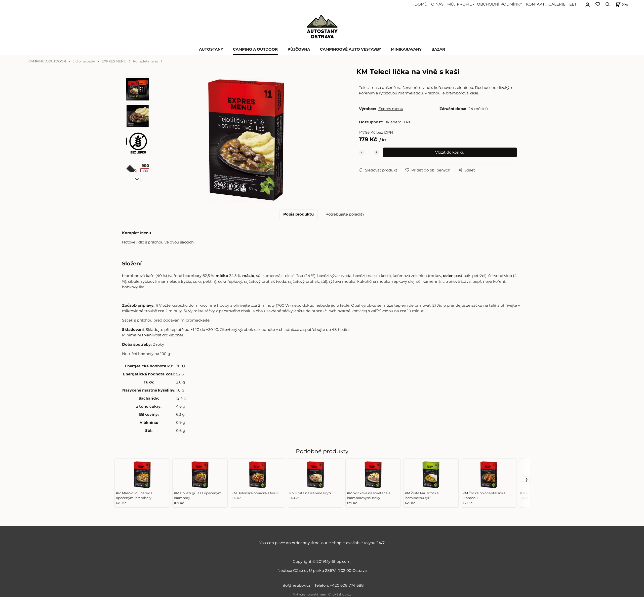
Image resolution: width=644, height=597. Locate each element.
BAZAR (438, 49)
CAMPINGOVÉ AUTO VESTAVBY (350, 49)
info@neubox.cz (296, 585)
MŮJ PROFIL (459, 4)
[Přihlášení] (587, 4)
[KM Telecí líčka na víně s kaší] (246, 140)
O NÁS (437, 4)
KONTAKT (535, 4)
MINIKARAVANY (406, 49)
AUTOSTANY (211, 49)
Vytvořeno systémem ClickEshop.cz (322, 594)
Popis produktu (298, 214)
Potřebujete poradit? (345, 214)
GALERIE (557, 4)
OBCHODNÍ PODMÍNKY (499, 4)
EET (573, 4)
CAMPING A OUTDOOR (255, 49)
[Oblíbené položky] (597, 4)
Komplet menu (145, 61)
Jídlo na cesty (84, 61)
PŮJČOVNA (299, 49)
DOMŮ (421, 4)
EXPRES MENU (114, 61)
